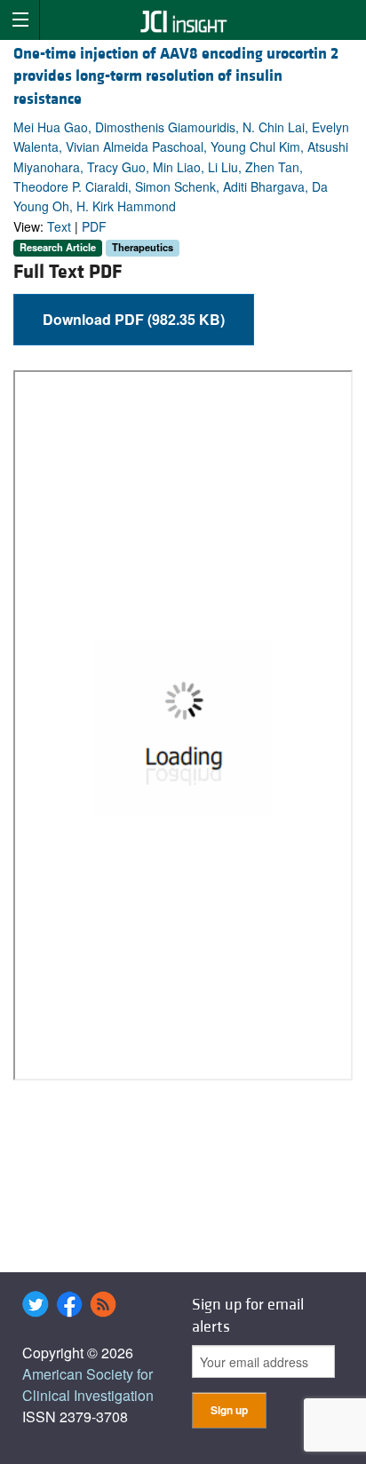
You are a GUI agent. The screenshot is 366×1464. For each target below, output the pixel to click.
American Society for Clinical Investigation (88, 1384)
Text (59, 226)
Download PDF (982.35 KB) (134, 319)
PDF (94, 226)
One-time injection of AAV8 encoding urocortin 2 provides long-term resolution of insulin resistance (175, 76)
